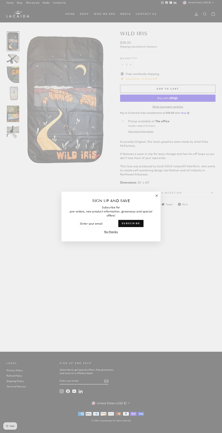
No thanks (111, 232)
